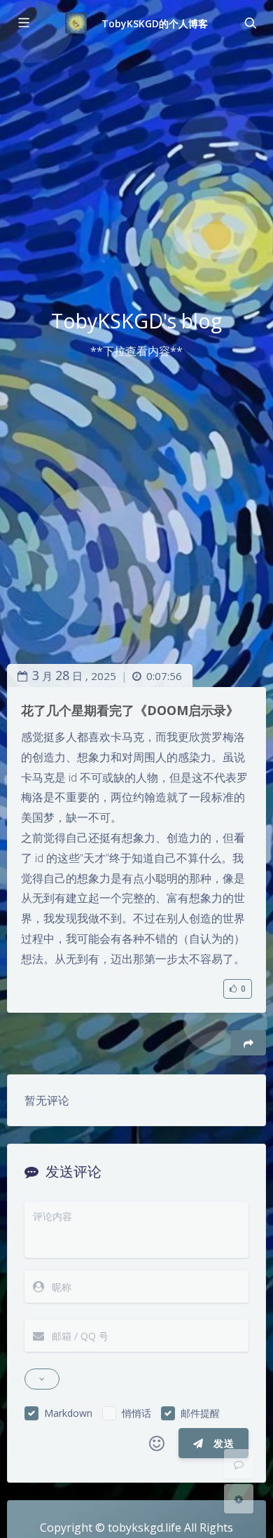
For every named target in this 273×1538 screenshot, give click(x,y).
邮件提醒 (200, 1413)
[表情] (157, 1443)
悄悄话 (136, 1413)
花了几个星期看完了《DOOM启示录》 (130, 710)
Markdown (68, 1413)
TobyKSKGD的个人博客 (155, 23)
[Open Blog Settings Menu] (238, 1498)
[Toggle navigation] (250, 23)
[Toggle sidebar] (23, 23)
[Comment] (238, 1463)
